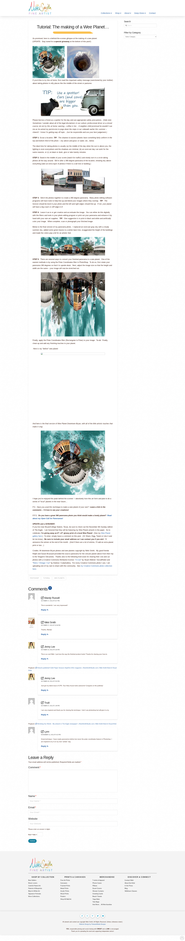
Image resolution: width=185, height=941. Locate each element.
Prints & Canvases (75, 877)
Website (32, 818)
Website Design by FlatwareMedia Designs (92, 924)
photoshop (34, 578)
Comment (34, 767)
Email (32, 807)
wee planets (59, 578)
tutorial (46, 578)
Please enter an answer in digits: (39, 829)
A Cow (78, 560)
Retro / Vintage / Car (41, 563)
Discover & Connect (139, 877)
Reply (44, 610)
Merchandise (107, 877)
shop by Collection (43, 877)
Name (32, 796)
